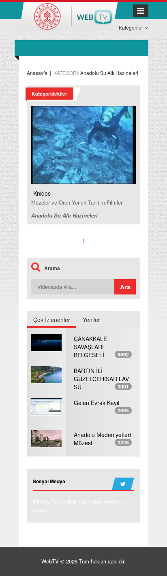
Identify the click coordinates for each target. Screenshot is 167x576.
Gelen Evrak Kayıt (97, 403)
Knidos (42, 193)
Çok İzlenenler (51, 320)
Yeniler (91, 320)
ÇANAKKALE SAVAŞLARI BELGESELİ (90, 347)
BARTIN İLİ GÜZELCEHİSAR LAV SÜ (101, 379)
